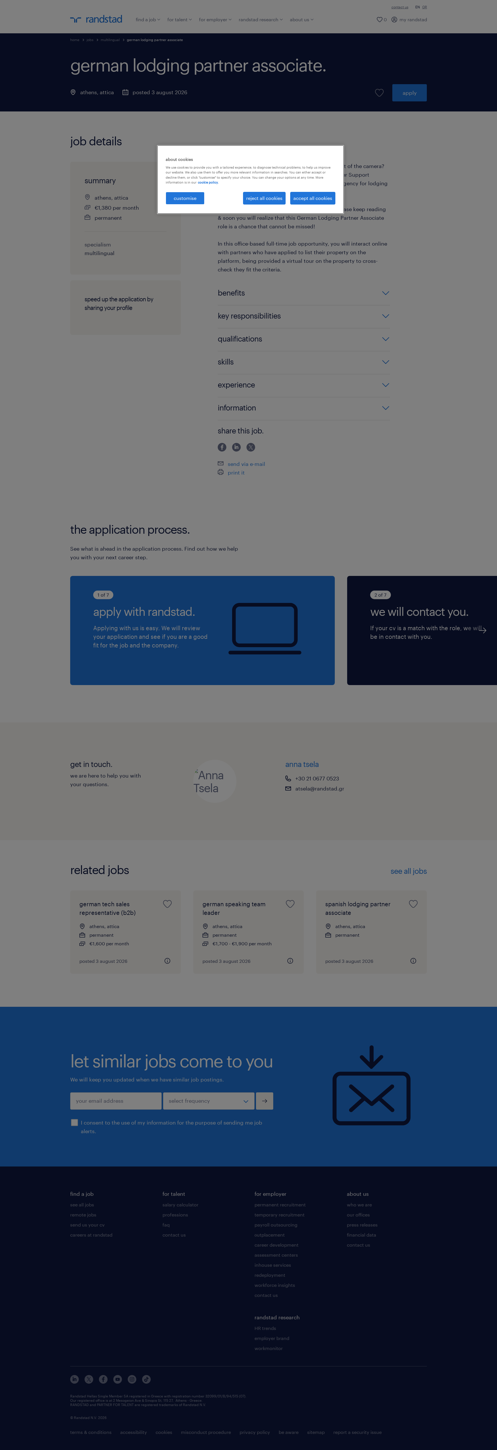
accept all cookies (312, 198)
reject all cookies (264, 198)
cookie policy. (208, 182)
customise (185, 198)
